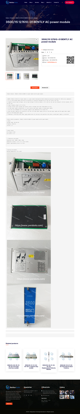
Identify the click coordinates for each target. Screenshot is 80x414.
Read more (19, 352)
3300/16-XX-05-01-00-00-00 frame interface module (13, 366)
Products (12, 18)
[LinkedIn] (51, 52)
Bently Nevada (50, 49)
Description (35, 87)
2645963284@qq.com (52, 62)
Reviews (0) (45, 87)
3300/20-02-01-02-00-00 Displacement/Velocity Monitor (49, 367)
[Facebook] (45, 52)
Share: (42, 52)
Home (7, 18)
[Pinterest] (49, 52)
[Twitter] (47, 52)
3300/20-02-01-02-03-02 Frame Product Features (66, 366)
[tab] (34, 87)
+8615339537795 (46, 395)
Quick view (19, 354)
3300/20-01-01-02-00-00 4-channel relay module (31, 366)
